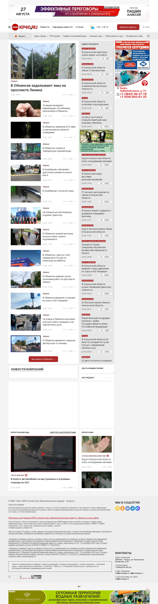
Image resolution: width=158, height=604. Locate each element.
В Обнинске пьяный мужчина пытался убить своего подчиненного (58, 236)
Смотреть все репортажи (63, 432)
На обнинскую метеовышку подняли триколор (57, 213)
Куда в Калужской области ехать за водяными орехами (97, 160)
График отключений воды (74, 36)
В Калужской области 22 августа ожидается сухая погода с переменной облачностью (95, 343)
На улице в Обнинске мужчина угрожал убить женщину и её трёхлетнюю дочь (59, 322)
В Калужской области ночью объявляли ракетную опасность (96, 287)
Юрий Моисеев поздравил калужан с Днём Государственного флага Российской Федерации (96, 322)
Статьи (79, 27)
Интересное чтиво (134, 36)
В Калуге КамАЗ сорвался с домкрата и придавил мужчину (96, 213)
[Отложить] (75, 95)
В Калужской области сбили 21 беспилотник (93, 69)
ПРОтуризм (54, 36)
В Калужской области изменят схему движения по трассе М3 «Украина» (95, 269)
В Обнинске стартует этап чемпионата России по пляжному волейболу (56, 258)
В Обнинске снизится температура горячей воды (57, 149)
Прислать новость (128, 27)
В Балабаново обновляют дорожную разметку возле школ (57, 172)
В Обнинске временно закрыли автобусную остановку (59, 342)
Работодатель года (114, 36)
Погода (84, 98)
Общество (86, 114)
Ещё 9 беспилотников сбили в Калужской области (97, 230)
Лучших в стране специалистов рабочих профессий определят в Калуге (94, 248)
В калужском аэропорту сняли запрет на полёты (95, 53)
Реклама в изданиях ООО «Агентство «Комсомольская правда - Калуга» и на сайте (53, 517)
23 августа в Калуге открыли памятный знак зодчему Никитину (94, 120)
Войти (147, 27)
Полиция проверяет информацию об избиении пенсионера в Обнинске (56, 108)
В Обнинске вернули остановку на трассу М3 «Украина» (59, 299)
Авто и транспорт (88, 49)
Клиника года (95, 36)
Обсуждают (88, 378)
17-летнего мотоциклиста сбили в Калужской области (95, 195)
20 (65, 488)
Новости (44, 27)
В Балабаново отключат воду (58, 191)
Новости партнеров (69, 564)
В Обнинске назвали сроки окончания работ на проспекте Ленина (59, 279)
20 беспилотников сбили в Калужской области (96, 304)
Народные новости (63, 27)
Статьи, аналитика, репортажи (93, 155)
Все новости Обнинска (42, 359)
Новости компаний (27, 369)
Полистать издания (16, 505)
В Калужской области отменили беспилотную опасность (94, 86)
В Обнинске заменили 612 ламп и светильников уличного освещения (59, 129)
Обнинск (14, 81)
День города (40, 36)
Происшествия (87, 64)
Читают (108, 378)
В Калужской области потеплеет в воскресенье (95, 103)
